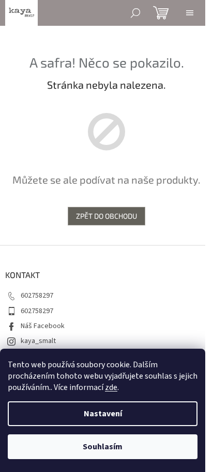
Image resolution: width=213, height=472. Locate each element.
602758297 (37, 295)
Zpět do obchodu (106, 215)
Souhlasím (103, 446)
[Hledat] (135, 13)
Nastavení (103, 413)
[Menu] (189, 13)
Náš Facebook (43, 326)
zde (111, 387)
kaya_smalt (38, 341)
